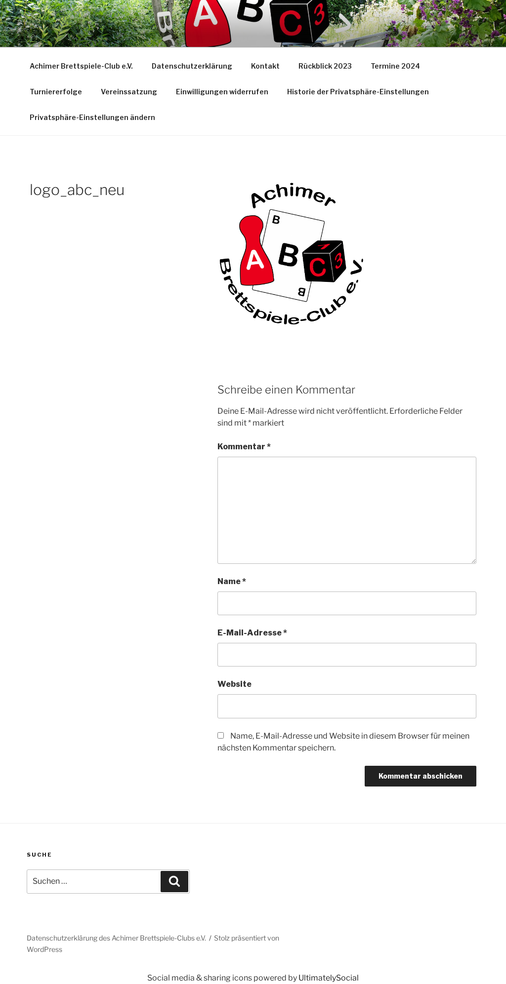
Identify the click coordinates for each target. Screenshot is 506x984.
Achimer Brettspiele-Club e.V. (81, 66)
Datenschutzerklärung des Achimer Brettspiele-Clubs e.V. (116, 938)
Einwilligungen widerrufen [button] (222, 91)
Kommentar (244, 446)
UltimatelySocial (328, 978)
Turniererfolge (56, 91)
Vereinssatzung (129, 91)
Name (231, 581)
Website (234, 684)
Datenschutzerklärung (192, 66)
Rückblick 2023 (325, 66)
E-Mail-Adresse (252, 632)
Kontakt (265, 66)
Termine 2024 (395, 66)
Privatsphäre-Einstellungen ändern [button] (92, 117)
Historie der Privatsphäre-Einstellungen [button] (358, 91)
